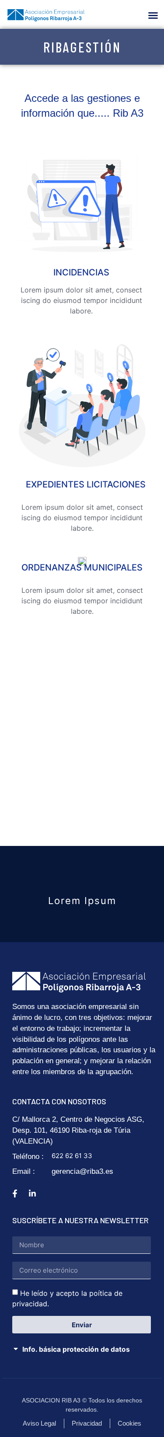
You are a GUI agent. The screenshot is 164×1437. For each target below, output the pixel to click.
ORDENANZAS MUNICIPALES (82, 567)
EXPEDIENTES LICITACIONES (86, 484)
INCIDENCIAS (81, 272)
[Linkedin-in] (32, 1193)
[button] (153, 15)
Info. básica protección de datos (76, 1349)
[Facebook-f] (15, 1193)
